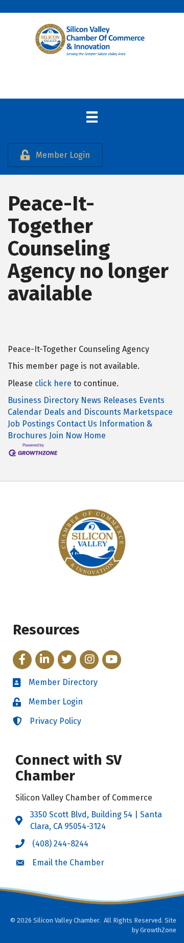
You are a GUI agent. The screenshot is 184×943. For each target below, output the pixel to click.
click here (53, 383)
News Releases (109, 400)
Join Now (65, 435)
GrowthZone (158, 930)
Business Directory (43, 400)
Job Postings (31, 424)
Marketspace (148, 412)
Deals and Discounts (82, 412)
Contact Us (77, 424)
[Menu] (92, 117)
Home (95, 435)
